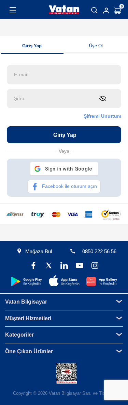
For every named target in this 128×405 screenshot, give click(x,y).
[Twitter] (48, 266)
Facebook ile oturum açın (69, 186)
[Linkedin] (64, 266)
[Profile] (106, 10)
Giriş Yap (32, 45)
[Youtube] (79, 266)
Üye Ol (96, 45)
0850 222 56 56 (99, 251)
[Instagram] (94, 266)
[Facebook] (33, 266)
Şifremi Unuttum (102, 116)
